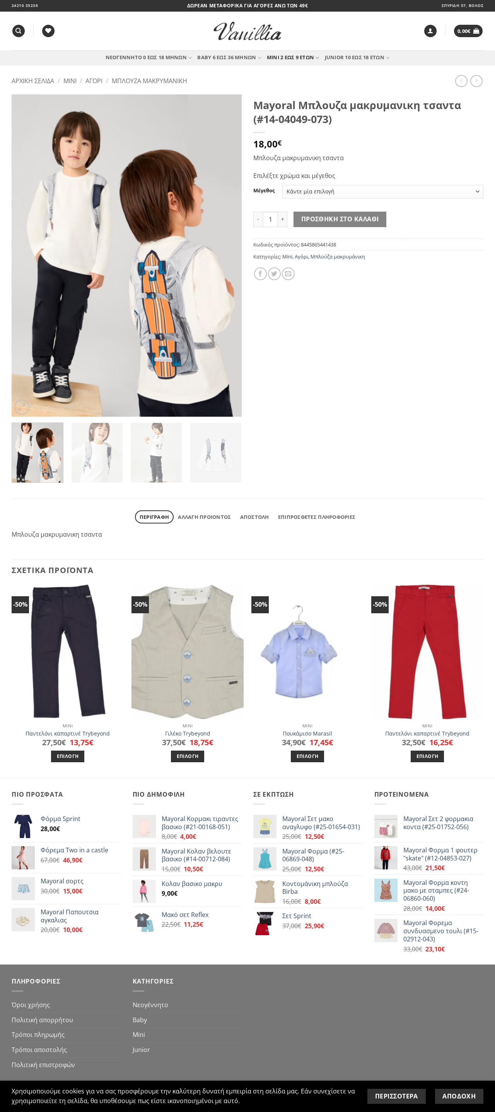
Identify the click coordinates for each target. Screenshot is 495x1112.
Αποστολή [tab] (254, 516)
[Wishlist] (48, 31)
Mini (70, 81)
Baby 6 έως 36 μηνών (226, 57)
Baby (140, 1020)
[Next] (227, 255)
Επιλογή (68, 756)
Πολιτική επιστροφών (43, 1065)
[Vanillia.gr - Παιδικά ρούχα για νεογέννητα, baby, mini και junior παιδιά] (247, 31)
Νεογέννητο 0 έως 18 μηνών (146, 57)
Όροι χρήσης (31, 1005)
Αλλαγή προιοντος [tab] (204, 516)
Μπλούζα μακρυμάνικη (149, 81)
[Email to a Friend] (288, 273)
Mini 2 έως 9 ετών (290, 57)
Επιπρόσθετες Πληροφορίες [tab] (316, 516)
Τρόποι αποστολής (39, 1049)
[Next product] (461, 81)
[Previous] (26, 255)
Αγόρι (93, 81)
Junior (141, 1049)
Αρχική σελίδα (33, 81)
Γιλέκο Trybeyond (187, 733)
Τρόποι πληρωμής (38, 1034)
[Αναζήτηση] (18, 31)
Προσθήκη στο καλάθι (340, 219)
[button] (430, 31)
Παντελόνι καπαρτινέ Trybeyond (68, 733)
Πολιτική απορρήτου (42, 1020)
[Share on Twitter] (274, 273)
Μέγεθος (264, 190)
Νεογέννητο (150, 1005)
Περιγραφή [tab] (154, 516)
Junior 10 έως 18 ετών (354, 57)
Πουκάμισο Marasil (307, 733)
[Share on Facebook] (260, 273)
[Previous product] (476, 81)
